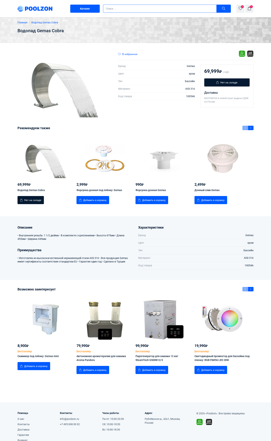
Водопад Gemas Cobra (44, 22)
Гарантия (23, 434)
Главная (23, 22)
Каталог (85, 8)
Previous (245, 128)
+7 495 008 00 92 (70, 424)
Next (250, 128)
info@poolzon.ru (69, 418)
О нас (21, 418)
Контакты (24, 424)
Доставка (23, 429)
